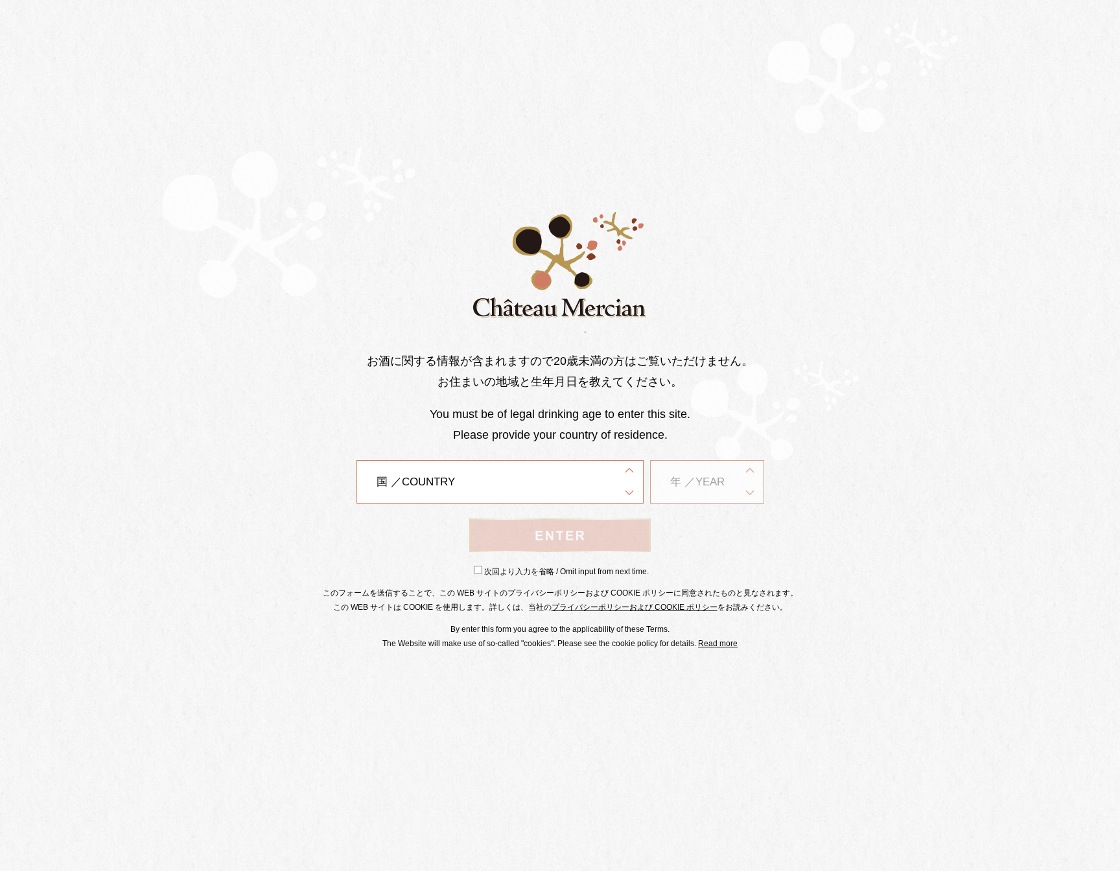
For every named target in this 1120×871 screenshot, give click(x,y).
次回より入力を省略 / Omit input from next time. (566, 571)
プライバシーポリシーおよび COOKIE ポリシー (635, 607)
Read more (718, 643)
